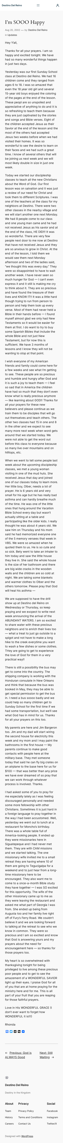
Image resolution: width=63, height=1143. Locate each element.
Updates (12, 34)
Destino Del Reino (12, 5)
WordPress (27, 1136)
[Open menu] (38, 5)
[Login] (57, 5)
